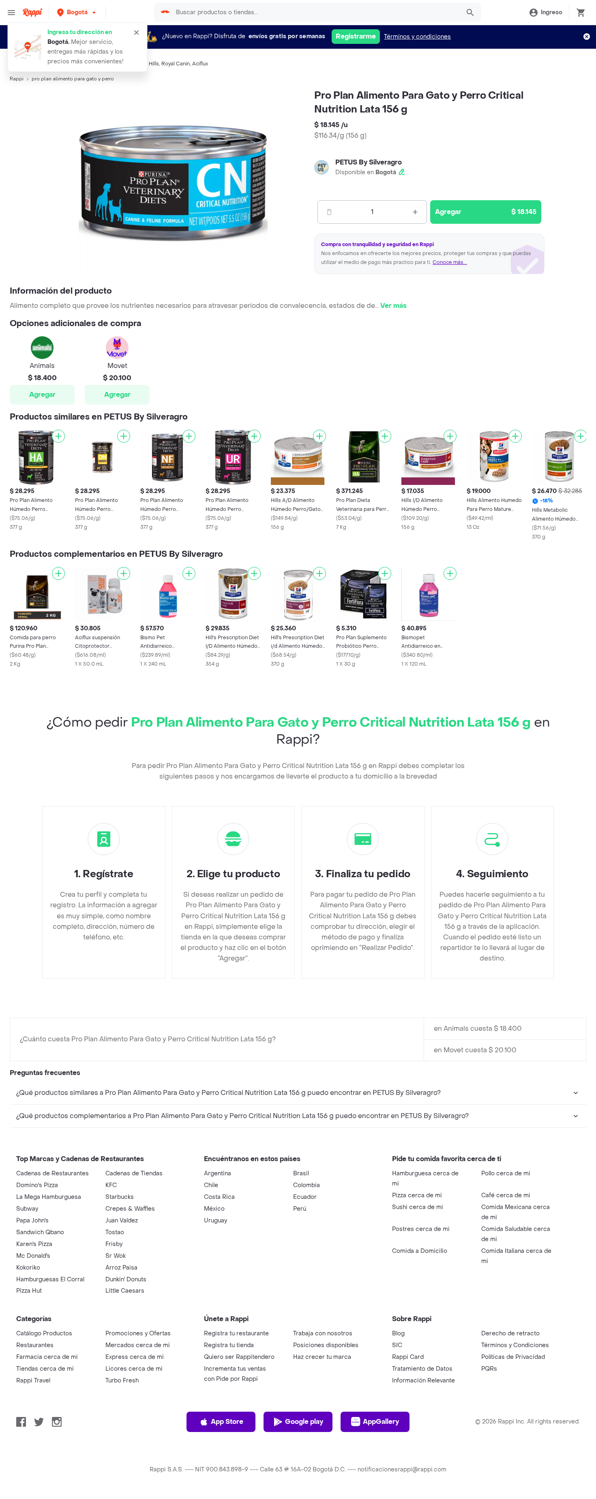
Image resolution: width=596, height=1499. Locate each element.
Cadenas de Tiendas (134, 1173)
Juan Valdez (121, 1220)
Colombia (306, 1185)
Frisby (113, 1244)
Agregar (42, 394)
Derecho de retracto (510, 1333)
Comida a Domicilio (419, 1251)
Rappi (17, 79)
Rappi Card (408, 1357)
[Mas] (415, 212)
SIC (397, 1345)
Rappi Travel (33, 1380)
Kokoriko (28, 1268)
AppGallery (381, 1421)
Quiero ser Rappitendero (239, 1357)
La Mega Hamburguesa (48, 1197)
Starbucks (119, 1197)
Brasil (301, 1173)
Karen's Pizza (34, 1244)
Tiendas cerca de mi (45, 1369)
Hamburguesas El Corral (50, 1279)
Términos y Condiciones (515, 1345)
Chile (211, 1185)
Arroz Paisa (121, 1268)
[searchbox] (315, 12)
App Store (227, 1421)
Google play (304, 1421)
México (214, 1209)
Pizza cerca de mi (417, 1195)
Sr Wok (115, 1256)
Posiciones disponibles (325, 1345)
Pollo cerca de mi (505, 1173)
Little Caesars (124, 1291)
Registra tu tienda (229, 1345)
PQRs (489, 1369)
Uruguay (215, 1220)
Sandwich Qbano (40, 1232)
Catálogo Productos (44, 1333)
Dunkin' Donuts (125, 1279)
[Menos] (329, 212)
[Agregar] (58, 436)
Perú (299, 1209)
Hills (154, 64)
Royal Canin (175, 64)
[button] (77, 12)
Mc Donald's (33, 1256)
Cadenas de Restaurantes (52, 1173)
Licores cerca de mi (134, 1369)
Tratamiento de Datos (422, 1369)
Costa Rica (219, 1197)
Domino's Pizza (37, 1185)
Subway (27, 1209)
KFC (111, 1185)
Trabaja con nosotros (322, 1333)
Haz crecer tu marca (322, 1357)
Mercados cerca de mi (137, 1345)
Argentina (217, 1173)
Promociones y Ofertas (138, 1333)
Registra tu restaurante (236, 1333)
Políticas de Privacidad (513, 1357)
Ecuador (305, 1197)
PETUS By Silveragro (368, 162)
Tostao (114, 1232)
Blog (398, 1333)
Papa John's (32, 1220)
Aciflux (200, 64)
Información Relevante (423, 1380)
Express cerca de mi (134, 1357)
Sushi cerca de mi (417, 1207)
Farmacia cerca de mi (47, 1357)
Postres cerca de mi (421, 1229)
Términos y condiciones (417, 37)
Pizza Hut (29, 1291)
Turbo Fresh (122, 1380)
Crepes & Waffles (130, 1209)
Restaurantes (35, 1345)
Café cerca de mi (505, 1195)
